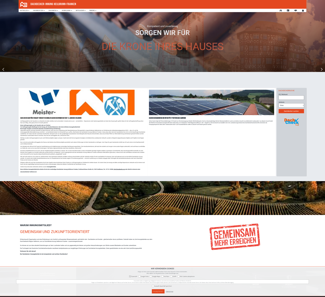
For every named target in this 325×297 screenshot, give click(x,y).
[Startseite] (23, 4)
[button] (24, 10)
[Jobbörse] (288, 10)
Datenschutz (169, 291)
